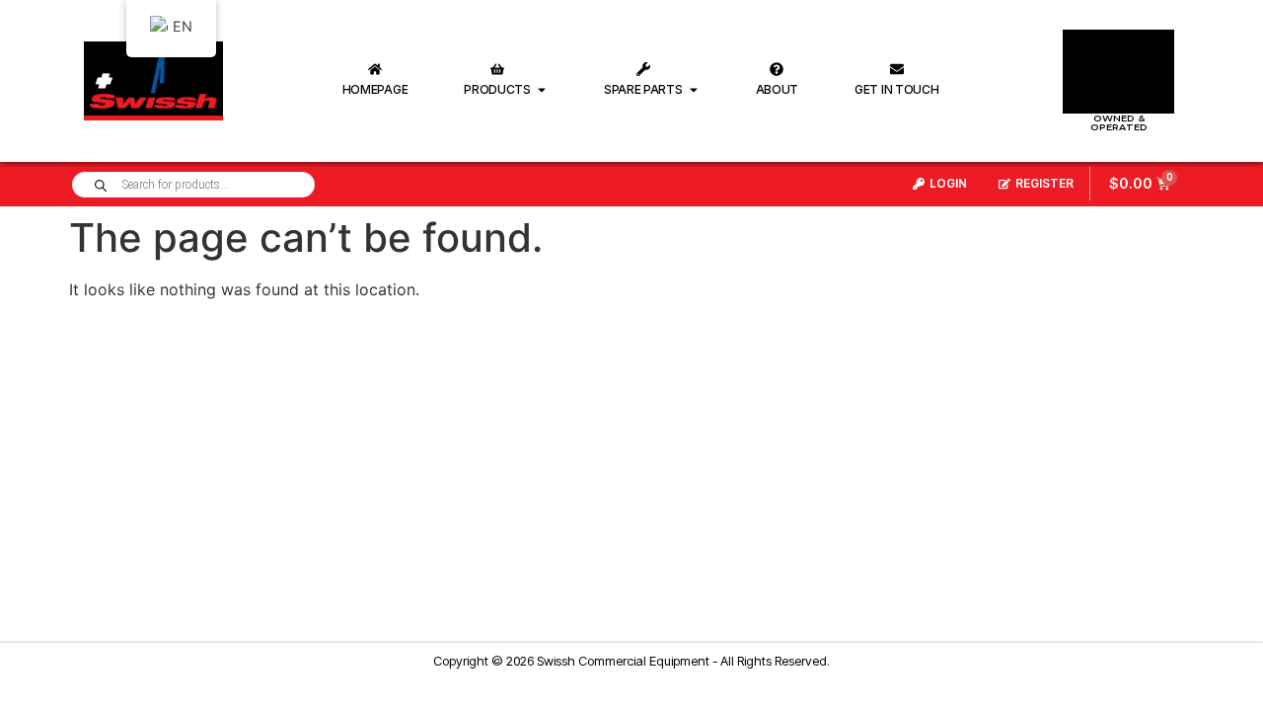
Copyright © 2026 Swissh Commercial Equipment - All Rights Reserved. (631, 661)
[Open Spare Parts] (694, 90)
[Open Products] (542, 90)
